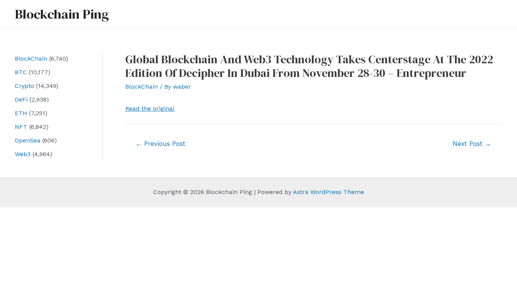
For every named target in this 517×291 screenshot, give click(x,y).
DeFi (21, 99)
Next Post (472, 143)
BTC (21, 72)
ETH (21, 113)
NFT (21, 126)
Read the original (149, 108)
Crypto (24, 85)
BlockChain (31, 58)
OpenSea (27, 140)
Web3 (23, 154)
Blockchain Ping (62, 14)
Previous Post (160, 143)
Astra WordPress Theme (328, 192)
